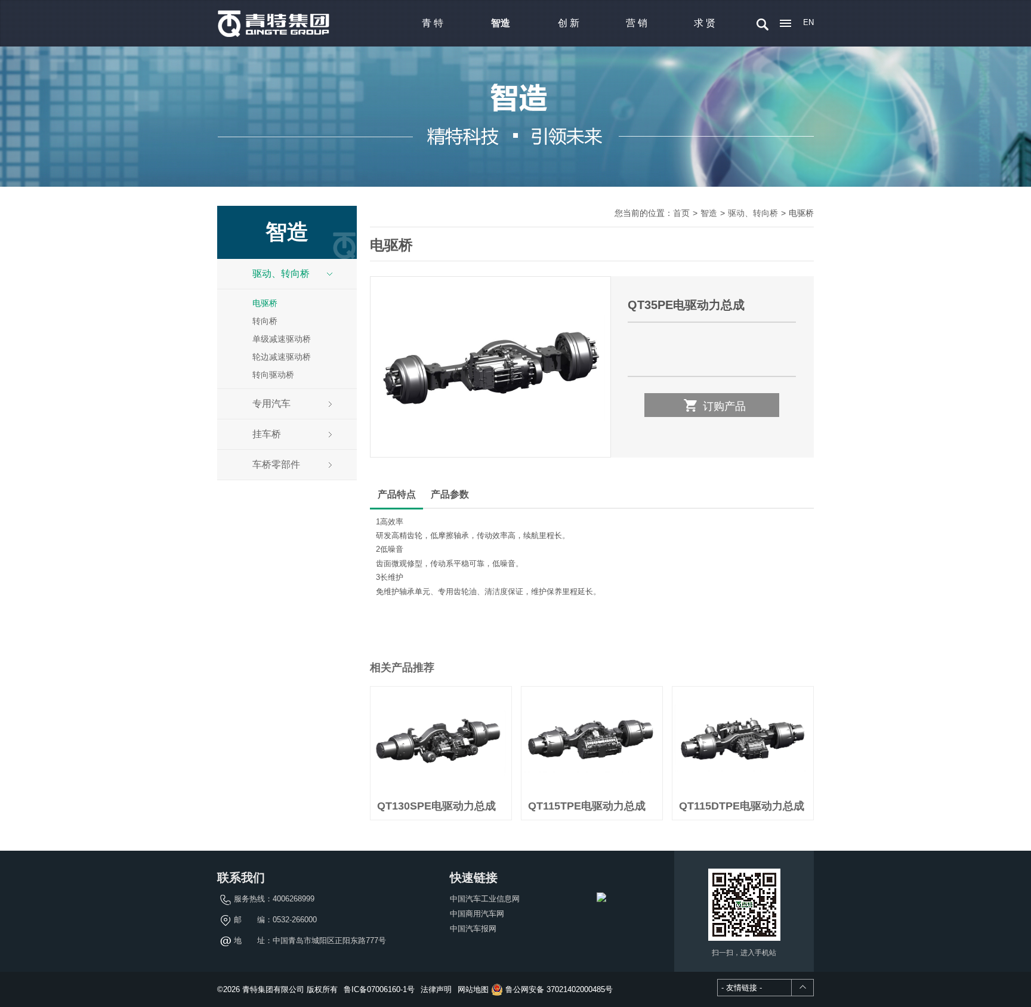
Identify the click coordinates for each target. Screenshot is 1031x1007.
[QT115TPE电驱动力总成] (592, 740)
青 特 (432, 23)
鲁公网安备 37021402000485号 (558, 989)
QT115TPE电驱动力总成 (587, 806)
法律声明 (436, 989)
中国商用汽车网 (477, 913)
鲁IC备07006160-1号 (379, 989)
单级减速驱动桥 (281, 339)
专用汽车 (271, 404)
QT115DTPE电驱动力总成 (741, 806)
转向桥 (264, 321)
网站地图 (473, 989)
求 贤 (704, 23)
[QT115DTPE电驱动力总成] (743, 740)
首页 (681, 213)
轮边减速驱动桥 (281, 357)
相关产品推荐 (402, 668)
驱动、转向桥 (281, 273)
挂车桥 (266, 434)
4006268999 (293, 898)
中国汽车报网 (473, 928)
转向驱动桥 (273, 374)
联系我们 (241, 877)
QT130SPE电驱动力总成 (436, 806)
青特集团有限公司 (274, 23)
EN (808, 22)
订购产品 (714, 405)
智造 (500, 23)
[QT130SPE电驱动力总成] (441, 740)
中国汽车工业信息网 (485, 898)
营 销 (636, 23)
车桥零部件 (276, 464)
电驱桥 (264, 303)
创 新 (568, 23)
